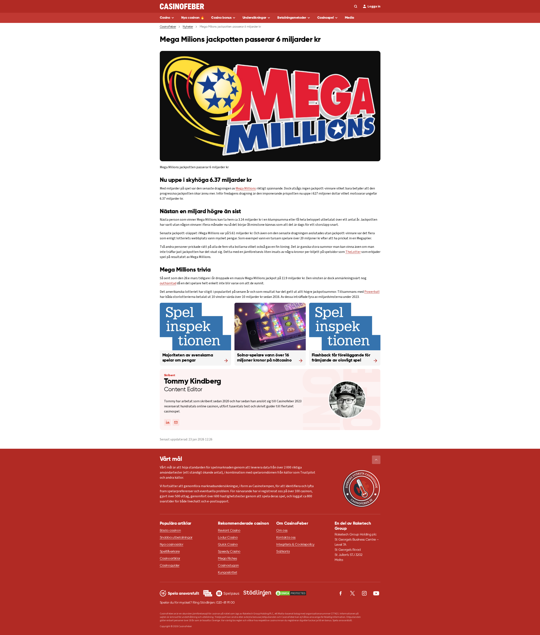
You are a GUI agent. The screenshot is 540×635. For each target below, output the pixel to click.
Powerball (372, 291)
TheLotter (353, 252)
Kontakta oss (286, 537)
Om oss (282, 530)
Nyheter (188, 26)
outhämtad (168, 283)
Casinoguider (170, 565)
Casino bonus (221, 18)
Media (349, 18)
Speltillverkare (170, 551)
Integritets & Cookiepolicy (295, 544)
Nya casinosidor (171, 544)
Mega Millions (246, 188)
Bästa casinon (170, 530)
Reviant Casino (229, 530)
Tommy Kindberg (192, 381)
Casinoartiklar (170, 558)
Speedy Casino (229, 551)
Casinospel (325, 18)
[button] (376, 460)
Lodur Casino (228, 537)
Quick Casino (228, 544)
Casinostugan (228, 565)
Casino (165, 18)
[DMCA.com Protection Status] (291, 593)
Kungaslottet (227, 572)
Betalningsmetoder (291, 18)
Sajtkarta (283, 551)
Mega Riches (227, 558)
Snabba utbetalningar (176, 537)
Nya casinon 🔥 (193, 18)
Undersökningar (254, 18)
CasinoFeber (168, 26)
